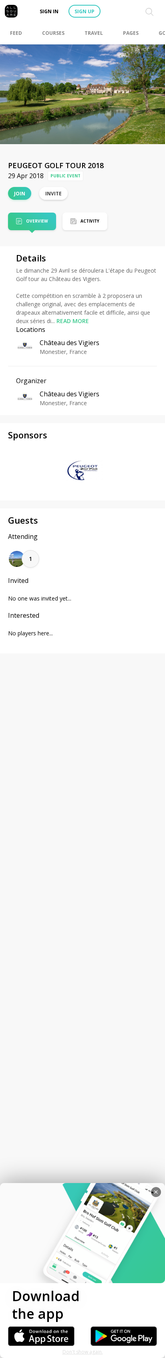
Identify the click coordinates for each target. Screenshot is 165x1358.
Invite (53, 193)
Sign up (84, 11)
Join (19, 193)
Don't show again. (82, 1351)
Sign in (49, 11)
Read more (72, 321)
